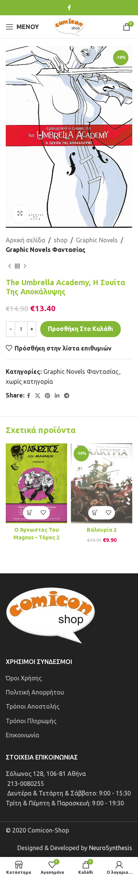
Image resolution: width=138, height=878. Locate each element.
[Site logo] (69, 26)
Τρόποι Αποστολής (32, 706)
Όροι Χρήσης (24, 678)
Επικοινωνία (22, 735)
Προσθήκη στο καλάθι (80, 328)
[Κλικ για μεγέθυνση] (20, 213)
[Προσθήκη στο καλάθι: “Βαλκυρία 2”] (95, 512)
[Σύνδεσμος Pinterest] (48, 396)
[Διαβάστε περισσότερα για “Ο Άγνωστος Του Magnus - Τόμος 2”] (29, 512)
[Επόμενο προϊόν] (25, 266)
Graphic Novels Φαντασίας (45, 249)
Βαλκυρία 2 (102, 530)
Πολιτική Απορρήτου (35, 692)
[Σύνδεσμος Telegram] (67, 396)
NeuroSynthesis (110, 847)
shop (60, 240)
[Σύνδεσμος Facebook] (69, 8)
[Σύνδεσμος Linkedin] (57, 396)
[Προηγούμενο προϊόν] (9, 266)
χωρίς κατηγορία (29, 381)
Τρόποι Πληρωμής (31, 720)
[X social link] (38, 396)
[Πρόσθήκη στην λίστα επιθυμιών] (43, 512)
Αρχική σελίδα (25, 240)
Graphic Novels (97, 240)
